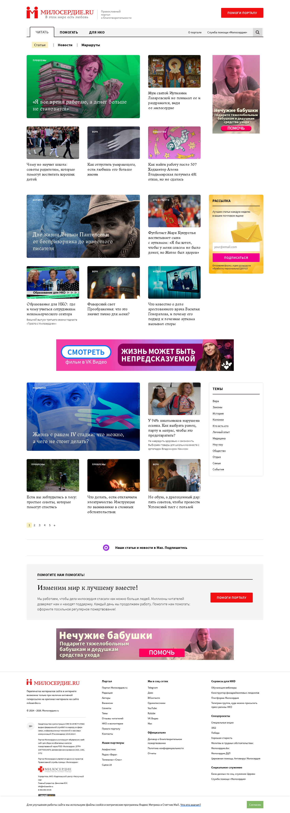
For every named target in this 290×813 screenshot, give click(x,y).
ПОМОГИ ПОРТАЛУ (231, 597)
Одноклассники (156, 703)
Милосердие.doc (220, 748)
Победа (215, 732)
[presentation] (236, 246)
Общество (219, 451)
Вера (216, 401)
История (218, 413)
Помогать (69, 32)
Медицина (219, 438)
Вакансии (107, 703)
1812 (213, 727)
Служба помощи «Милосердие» (227, 32)
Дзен (150, 692)
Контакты (107, 733)
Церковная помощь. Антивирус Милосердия (235, 758)
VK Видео (153, 718)
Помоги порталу (242, 13)
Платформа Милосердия (225, 698)
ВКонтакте (154, 698)
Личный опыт (221, 432)
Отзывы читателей (112, 718)
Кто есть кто (220, 426)
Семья (217, 463)
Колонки (218, 419)
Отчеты (152, 753)
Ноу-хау (218, 444)
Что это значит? (190, 804)
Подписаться (236, 257)
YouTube (152, 708)
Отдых (217, 457)
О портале (194, 32)
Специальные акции (222, 722)
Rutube (151, 713)
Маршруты (90, 44)
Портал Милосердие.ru (114, 687)
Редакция (107, 692)
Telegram (153, 687)
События (218, 469)
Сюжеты (106, 708)
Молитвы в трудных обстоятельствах (232, 743)
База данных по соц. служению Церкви (233, 774)
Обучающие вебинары (224, 687)
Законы (217, 407)
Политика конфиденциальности (166, 748)
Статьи (40, 44)
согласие (243, 265)
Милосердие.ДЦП (220, 753)
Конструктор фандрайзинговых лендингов (235, 692)
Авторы (106, 698)
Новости (65, 44)
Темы (105, 713)
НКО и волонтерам (112, 723)
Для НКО (97, 32)
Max (150, 723)
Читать (42, 32)
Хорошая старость (221, 738)
